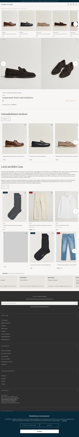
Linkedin (3, 384)
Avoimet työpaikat (5, 334)
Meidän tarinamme (5, 323)
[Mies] (15, 247)
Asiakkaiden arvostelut (6, 361)
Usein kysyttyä (4, 356)
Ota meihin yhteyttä (6, 353)
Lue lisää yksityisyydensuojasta (39, 306)
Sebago (3, 32)
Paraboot (21, 32)
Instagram (3, 375)
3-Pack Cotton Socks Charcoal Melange (12, 225)
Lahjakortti (4, 364)
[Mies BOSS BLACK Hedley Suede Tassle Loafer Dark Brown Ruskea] (60, 20)
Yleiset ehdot (4, 328)
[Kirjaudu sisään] (68, 4)
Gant (3, 95)
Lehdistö (3, 331)
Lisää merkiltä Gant (12, 166)
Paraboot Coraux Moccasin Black (37, 156)
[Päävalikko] (76, 4)
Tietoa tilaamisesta (6, 350)
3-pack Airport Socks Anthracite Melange (40, 265)
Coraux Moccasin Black (23, 34)
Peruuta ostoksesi (5, 359)
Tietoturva (3, 325)
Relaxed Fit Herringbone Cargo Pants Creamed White (40, 225)
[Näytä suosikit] (71, 4)
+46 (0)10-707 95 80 (10, 401)
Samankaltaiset (14, 114)
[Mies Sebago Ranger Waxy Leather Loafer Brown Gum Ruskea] (10, 20)
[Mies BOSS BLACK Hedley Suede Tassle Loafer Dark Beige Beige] (43, 20)
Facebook (3, 378)
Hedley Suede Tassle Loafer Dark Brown (60, 34)
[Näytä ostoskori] (73, 4)
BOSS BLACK (38, 32)
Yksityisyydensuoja (5, 336)
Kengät (3, 39)
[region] (39, 282)
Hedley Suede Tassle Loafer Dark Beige (43, 34)
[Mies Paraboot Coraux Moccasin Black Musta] (27, 20)
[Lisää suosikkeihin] (25, 125)
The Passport (4, 320)
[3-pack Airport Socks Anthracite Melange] (42, 263)
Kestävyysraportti (5, 339)
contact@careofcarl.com (13, 402)
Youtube (3, 381)
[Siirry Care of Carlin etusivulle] (7, 4)
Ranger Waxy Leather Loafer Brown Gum (9, 34)
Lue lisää (64, 420)
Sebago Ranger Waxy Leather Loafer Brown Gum (13, 156)
